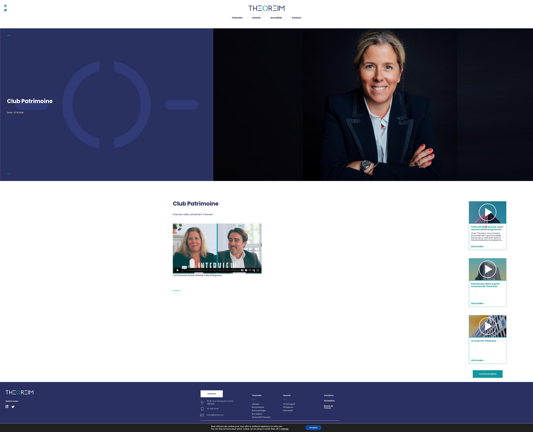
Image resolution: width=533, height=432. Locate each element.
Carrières (329, 395)
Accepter (313, 427)
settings (284, 429)
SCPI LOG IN (287, 411)
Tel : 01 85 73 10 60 (212, 409)
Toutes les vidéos (487, 374)
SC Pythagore (289, 404)
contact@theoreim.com (215, 415)
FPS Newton (288, 407)
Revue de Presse (328, 407)
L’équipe (255, 404)
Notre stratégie (259, 411)
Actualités (329, 401)
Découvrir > (477, 246)
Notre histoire (258, 407)
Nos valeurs (257, 414)
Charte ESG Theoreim (261, 417)
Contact (212, 393)
